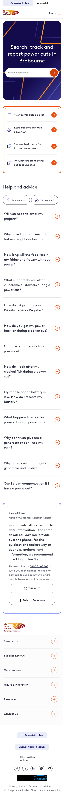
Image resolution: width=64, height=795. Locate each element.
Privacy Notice (17, 786)
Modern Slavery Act (32, 790)
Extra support (47, 200)
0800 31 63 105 (39, 566)
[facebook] (17, 768)
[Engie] (32, 778)
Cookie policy (11, 790)
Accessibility (44, 3)
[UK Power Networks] (11, 13)
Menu (52, 13)
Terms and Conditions (40, 786)
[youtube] (50, 768)
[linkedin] (33, 768)
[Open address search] (54, 73)
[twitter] (25, 768)
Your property (19, 200)
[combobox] (28, 73)
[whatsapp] (41, 768)
